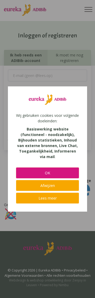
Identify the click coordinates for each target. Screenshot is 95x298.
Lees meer (48, 198)
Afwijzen (47, 185)
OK (47, 172)
